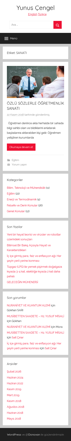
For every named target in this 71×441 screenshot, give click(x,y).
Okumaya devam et (21, 147)
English (32, 14)
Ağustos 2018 (15, 406)
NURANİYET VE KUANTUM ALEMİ (28, 305)
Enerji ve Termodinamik (22, 199)
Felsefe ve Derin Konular (22, 205)
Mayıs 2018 (14, 418)
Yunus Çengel (36, 7)
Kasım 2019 (14, 389)
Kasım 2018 (14, 401)
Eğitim (15, 160)
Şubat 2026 (14, 371)
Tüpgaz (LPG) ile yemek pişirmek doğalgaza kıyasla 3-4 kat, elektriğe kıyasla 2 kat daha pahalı (34, 271)
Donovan (34, 434)
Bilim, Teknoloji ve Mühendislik (26, 187)
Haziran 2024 (15, 377)
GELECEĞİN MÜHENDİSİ (22, 282)
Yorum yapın (19, 164)
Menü (13, 38)
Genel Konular (16, 211)
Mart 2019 (13, 395)
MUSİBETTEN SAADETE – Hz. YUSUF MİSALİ (35, 316)
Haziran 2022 (15, 383)
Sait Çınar (18, 337)
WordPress (14, 434)
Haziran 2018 (15, 412)
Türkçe (42, 14)
